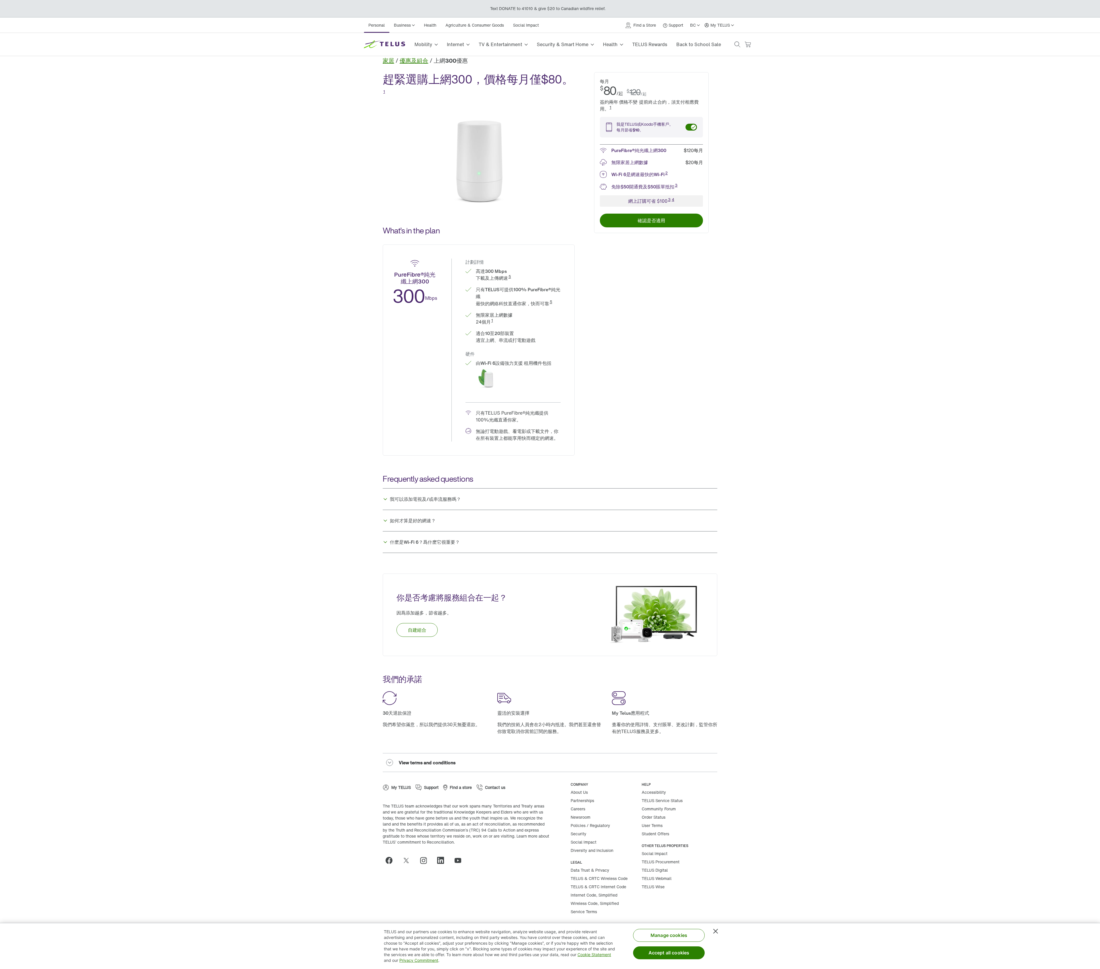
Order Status (653, 817)
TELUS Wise (653, 887)
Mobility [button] (423, 44)
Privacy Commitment (418, 960)
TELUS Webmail (656, 878)
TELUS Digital (655, 870)
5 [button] (509, 276)
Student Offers (655, 834)
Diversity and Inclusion (592, 850)
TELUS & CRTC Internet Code (598, 887)
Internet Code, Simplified (594, 895)
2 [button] (666, 173)
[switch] (691, 127)
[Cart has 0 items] (748, 45)
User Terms (652, 825)
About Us (579, 792)
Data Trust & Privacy (590, 870)
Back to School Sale (698, 44)
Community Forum (659, 809)
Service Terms (584, 912)
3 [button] (676, 185)
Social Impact (526, 25)
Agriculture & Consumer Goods (474, 25)
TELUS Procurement (660, 862)
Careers (578, 809)
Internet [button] (455, 44)
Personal (376, 25)
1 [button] (384, 91)
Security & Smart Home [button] (562, 44)
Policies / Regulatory (590, 825)
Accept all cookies (669, 953)
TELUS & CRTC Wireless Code (599, 878)
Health (430, 25)
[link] (388, 60)
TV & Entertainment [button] (500, 44)
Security (578, 834)
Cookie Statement (594, 954)
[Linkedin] (442, 860)
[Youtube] (460, 860)
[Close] (715, 931)
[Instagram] (425, 860)
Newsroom (580, 817)
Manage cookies (669, 935)
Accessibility (654, 792)
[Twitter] (408, 860)
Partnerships (582, 800)
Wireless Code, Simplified (595, 903)
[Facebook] (391, 860)
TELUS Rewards (649, 44)
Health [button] (610, 44)
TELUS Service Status (662, 800)
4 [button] (673, 199)
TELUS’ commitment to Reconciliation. (419, 842)
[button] (737, 44)
